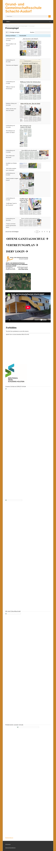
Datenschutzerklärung (10, 847)
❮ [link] (34, 231)
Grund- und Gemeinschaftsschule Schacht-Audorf (23, 7)
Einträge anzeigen (14, 32)
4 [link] (44, 231)
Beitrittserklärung (9, 837)
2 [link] (39, 231)
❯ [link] (49, 231)
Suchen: (32, 32)
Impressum (7, 844)
